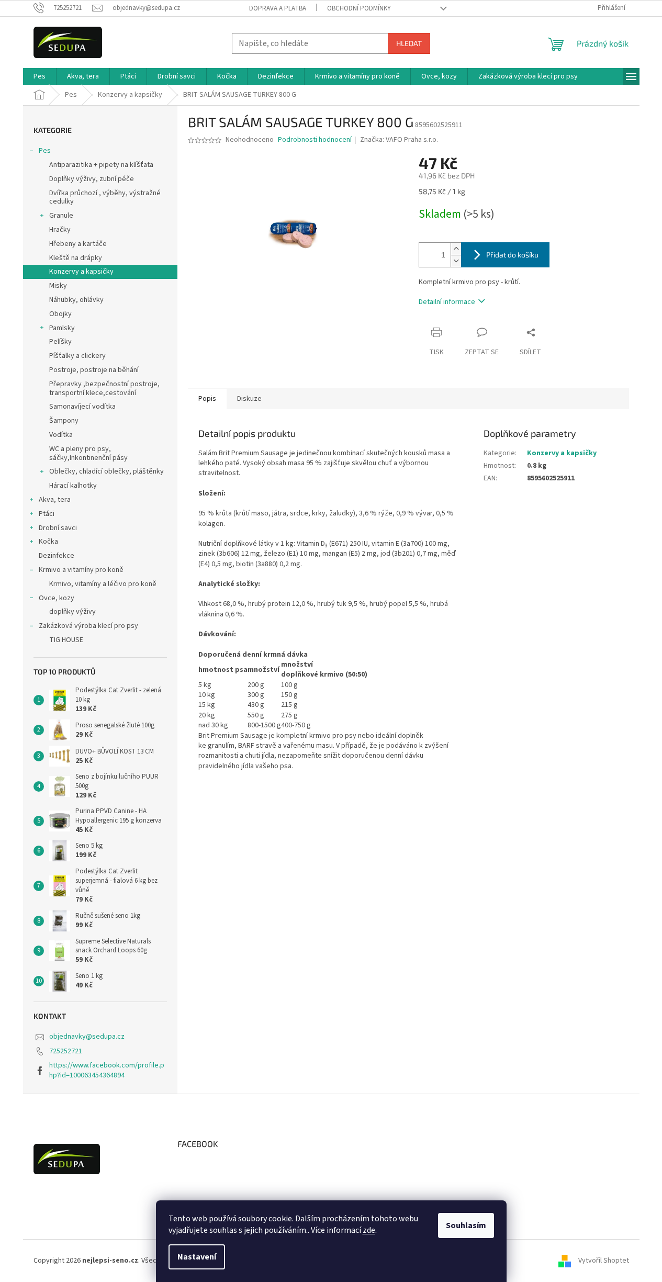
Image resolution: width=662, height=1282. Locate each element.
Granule (61, 215)
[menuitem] (39, 76)
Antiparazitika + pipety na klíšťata (101, 165)
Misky (58, 285)
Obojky (60, 314)
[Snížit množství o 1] (456, 261)
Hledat (409, 43)
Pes (45, 150)
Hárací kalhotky (73, 485)
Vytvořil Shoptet (603, 1260)
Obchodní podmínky (359, 8)
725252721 (65, 1051)
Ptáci (46, 514)
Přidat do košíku (512, 254)
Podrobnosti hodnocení (315, 140)
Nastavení (196, 1257)
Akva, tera (55, 499)
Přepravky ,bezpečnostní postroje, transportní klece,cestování (104, 388)
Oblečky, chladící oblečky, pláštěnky (106, 471)
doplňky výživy (72, 611)
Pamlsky (62, 328)
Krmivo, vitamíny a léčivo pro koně (102, 584)
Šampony (63, 420)
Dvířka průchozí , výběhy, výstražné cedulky (105, 197)
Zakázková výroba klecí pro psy (88, 626)
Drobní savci (58, 528)
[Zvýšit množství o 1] (456, 249)
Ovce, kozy (56, 598)
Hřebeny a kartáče (78, 244)
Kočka (48, 541)
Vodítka (61, 435)
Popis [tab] (207, 398)
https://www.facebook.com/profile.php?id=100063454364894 (106, 1070)
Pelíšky (60, 341)
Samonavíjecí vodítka (82, 406)
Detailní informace (447, 302)
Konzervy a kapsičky (81, 271)
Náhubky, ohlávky (76, 300)
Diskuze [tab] (249, 398)
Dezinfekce (56, 555)
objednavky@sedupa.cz (87, 1036)
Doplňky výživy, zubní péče (91, 179)
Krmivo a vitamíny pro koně (81, 570)
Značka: (399, 139)
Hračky (60, 229)
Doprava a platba (277, 8)
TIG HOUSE (66, 640)
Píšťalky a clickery (77, 356)
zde (369, 1230)
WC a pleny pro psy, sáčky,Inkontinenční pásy (88, 453)
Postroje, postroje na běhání (94, 370)
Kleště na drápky (75, 258)
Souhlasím (466, 1225)
